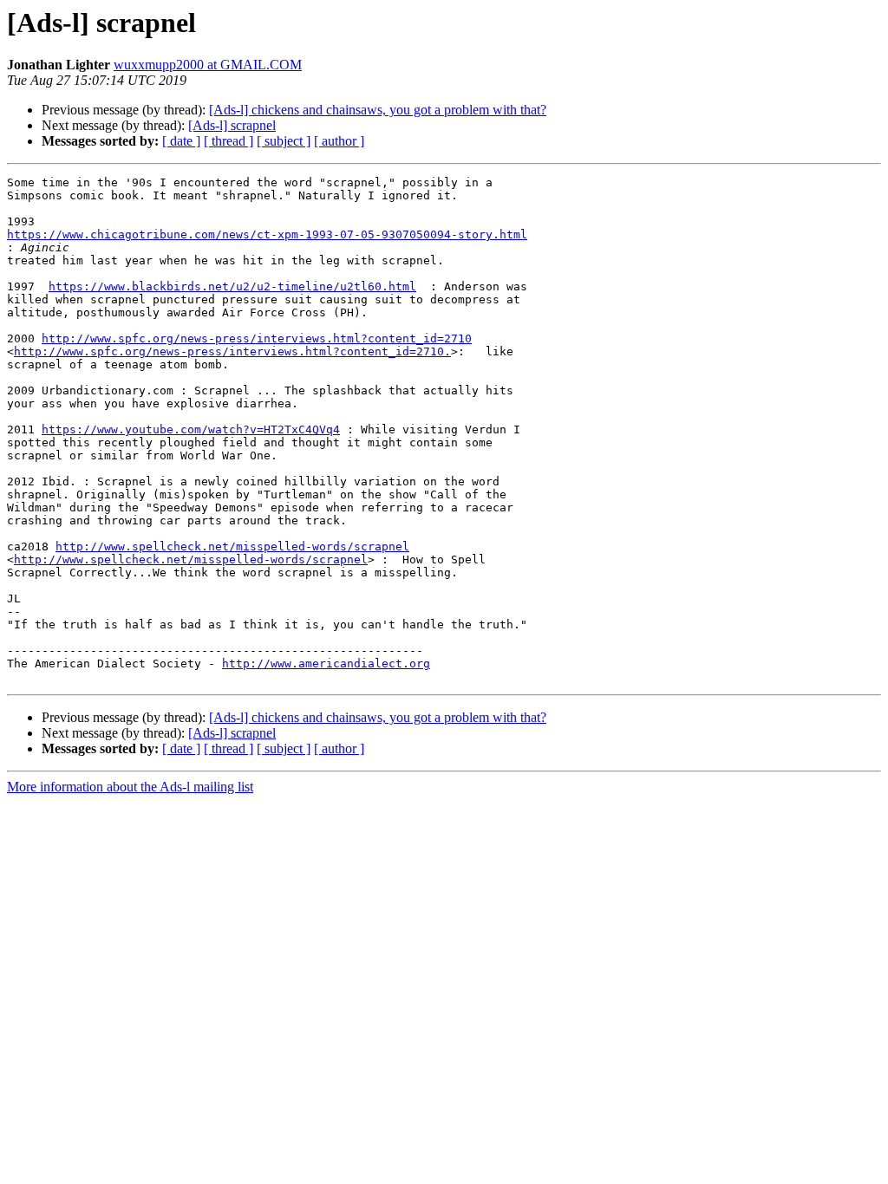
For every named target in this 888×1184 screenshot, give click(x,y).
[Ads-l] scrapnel (232, 125)
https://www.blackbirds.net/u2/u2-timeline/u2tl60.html (232, 286)
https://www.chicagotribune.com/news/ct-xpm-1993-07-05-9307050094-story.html (267, 234)
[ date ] (181, 140)
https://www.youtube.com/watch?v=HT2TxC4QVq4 (191, 429)
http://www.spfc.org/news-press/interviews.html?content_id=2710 (257, 338)
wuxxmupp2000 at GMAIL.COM (208, 64)
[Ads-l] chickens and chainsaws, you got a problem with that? (377, 109)
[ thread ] (228, 140)
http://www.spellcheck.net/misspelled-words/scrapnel (232, 546)
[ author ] (339, 140)
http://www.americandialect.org (326, 663)
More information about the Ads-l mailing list (130, 786)
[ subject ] (283, 140)
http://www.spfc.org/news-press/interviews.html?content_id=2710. (232, 351)
